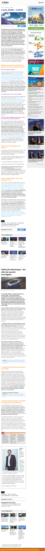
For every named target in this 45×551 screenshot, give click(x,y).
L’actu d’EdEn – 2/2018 (5, 506)
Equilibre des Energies (5, 2)
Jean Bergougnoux (13, 223)
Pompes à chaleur (4, 225)
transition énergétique (5, 495)
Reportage (14, 494)
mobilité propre (4, 494)
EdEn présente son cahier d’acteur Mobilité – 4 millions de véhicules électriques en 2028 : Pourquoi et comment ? (13, 361)
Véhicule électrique (14, 495)
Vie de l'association (12, 225)
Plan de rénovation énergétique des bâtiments (10, 224)
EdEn (8, 223)
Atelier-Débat (3, 223)
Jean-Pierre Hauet (21, 223)
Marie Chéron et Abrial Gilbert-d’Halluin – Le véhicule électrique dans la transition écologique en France (13, 395)
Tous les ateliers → (40, 164)
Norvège (9, 494)
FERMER (41, 549)
